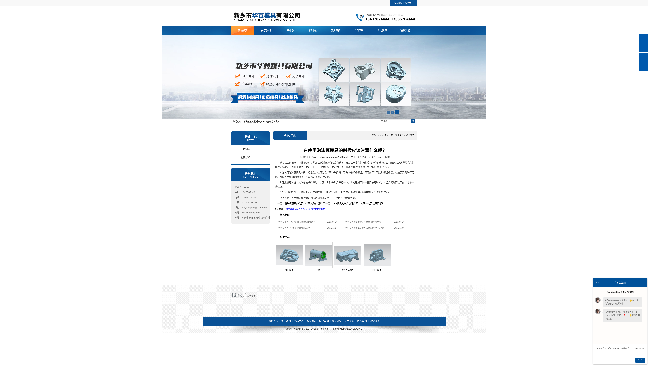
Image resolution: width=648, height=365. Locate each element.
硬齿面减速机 (348, 270)
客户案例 (324, 321)
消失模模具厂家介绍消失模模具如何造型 (296, 222)
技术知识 (245, 149)
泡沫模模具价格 (318, 209)
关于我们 (286, 321)
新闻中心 (251, 137)
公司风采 (336, 321)
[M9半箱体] (377, 255)
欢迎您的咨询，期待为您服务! (620, 292)
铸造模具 (258, 121)
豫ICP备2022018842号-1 (350, 329)
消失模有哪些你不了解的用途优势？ (294, 228)
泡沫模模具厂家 (303, 209)
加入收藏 (398, 3)
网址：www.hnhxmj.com (247, 212)
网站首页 (389, 135)
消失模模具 (249, 121)
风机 (318, 270)
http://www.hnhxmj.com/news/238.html (327, 157)
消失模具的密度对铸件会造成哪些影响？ (363, 222)
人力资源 (349, 321)
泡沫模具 (275, 121)
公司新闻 (245, 157)
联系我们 (408, 3)
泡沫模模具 (291, 209)
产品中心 (298, 321)
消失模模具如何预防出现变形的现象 (303, 203)
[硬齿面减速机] (348, 255)
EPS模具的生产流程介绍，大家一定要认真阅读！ (358, 203)
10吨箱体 (289, 270)
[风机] (319, 255)
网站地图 (374, 321)
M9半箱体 (376, 270)
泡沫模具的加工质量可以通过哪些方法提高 (364, 228)
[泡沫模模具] (273, 20)
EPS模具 (267, 121)
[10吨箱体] (289, 255)
